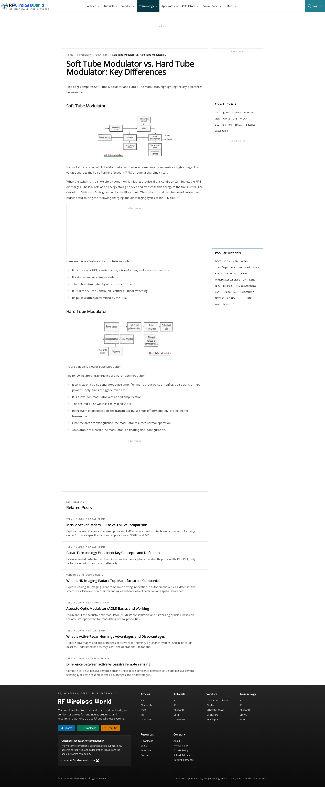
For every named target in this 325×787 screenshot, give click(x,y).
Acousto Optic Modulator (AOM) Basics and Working (107, 608)
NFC (217, 285)
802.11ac (220, 124)
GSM (217, 118)
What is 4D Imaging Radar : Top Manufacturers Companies (113, 580)
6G (175, 705)
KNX (249, 298)
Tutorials (179, 694)
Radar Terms (101, 54)
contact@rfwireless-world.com (78, 760)
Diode (227, 291)
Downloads (147, 740)
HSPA (255, 267)
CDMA (243, 714)
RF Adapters (213, 719)
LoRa (252, 279)
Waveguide (221, 130)
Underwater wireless (227, 279)
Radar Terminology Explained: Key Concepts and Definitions (113, 552)
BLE (233, 267)
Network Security (225, 298)
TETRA (243, 273)
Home (69, 54)
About (177, 740)
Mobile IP (228, 304)
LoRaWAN (146, 719)
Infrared (227, 285)
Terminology (84, 54)
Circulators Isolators (218, 700)
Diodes (210, 705)
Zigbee (225, 112)
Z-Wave (236, 112)
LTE (235, 118)
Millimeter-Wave (215, 710)
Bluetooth (249, 112)
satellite (250, 124)
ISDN (227, 261)
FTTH (241, 298)
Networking (247, 291)
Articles (145, 694)
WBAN (244, 261)
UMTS (226, 118)
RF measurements (245, 285)
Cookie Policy (181, 750)
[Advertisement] (162, 35)
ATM (235, 261)
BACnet (219, 273)
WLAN (243, 118)
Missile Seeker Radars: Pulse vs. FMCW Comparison (106, 525)
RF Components (92, 575)
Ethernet (231, 273)
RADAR (239, 124)
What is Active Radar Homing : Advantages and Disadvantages (115, 636)
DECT (218, 261)
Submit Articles (182, 755)
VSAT (218, 291)
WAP (218, 304)
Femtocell (244, 267)
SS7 (235, 291)
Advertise (146, 750)
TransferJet (221, 267)
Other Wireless (98, 658)
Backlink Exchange (184, 759)
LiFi (244, 279)
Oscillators (212, 714)
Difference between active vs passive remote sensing (108, 664)
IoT (230, 124)
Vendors (72, 575)
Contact (145, 755)
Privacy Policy (181, 745)
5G (216, 112)
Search (144, 745)
